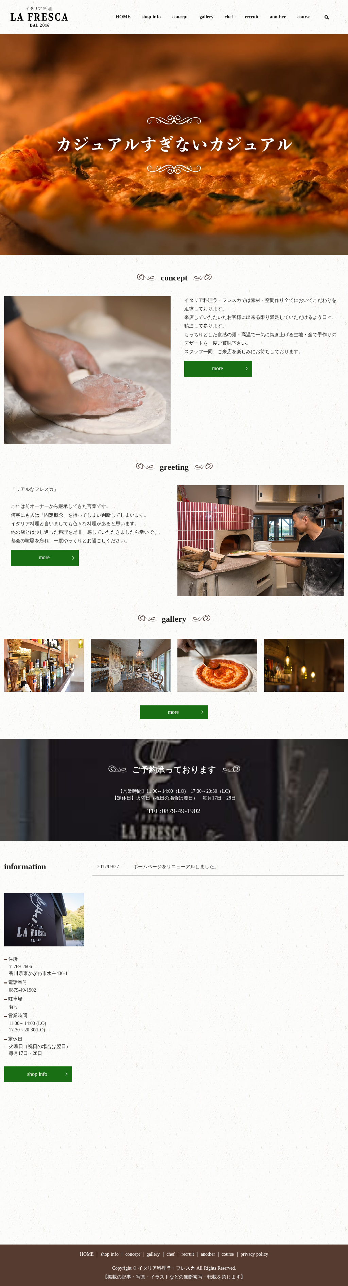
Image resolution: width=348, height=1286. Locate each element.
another (278, 17)
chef (229, 17)
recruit (252, 17)
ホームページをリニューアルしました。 (176, 866)
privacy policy (254, 1254)
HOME (123, 17)
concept (180, 17)
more (217, 368)
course (303, 17)
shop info (151, 17)
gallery (206, 17)
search (326, 17)
